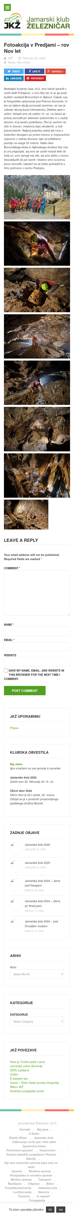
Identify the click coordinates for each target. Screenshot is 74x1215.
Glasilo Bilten (18, 1138)
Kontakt (25, 1129)
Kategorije (19, 1014)
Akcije (11, 62)
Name (9, 624)
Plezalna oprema (40, 1171)
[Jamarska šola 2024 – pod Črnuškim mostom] (16, 925)
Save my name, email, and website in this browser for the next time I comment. (34, 674)
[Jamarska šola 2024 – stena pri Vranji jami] (16, 905)
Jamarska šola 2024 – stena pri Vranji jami (42, 903)
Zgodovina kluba (34, 1146)
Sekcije (31, 1159)
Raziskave (15, 1184)
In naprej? (43, 1196)
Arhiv (13, 967)
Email (9, 640)
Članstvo (24, 1196)
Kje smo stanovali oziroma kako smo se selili (31, 1165)
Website (10, 655)
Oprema (16, 1171)
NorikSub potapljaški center (27, 1091)
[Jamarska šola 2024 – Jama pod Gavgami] (16, 884)
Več (61, 1209)
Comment (12, 568)
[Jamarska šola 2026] (16, 848)
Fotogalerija (37, 1200)
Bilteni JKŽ (16, 1087)
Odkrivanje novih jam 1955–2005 (34, 1142)
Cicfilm (14, 1074)
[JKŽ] (37, 21)
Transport (44, 1179)
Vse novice (23, 62)
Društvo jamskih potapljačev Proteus (31, 1154)
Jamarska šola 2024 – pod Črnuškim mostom (41, 923)
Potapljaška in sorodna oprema (31, 1175)
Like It (36, 71)
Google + (58, 71)
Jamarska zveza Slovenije (26, 1066)
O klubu (34, 1133)
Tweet (16, 71)
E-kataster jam (19, 1078)
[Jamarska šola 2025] (16, 866)
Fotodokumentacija (18, 1188)
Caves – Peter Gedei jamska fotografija (34, 1083)
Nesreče (43, 1192)
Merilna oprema (21, 1179)
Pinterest (37, 78)
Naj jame (43, 1129)
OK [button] (50, 1209)
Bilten (50, 1184)
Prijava (14, 728)
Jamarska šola (43, 1138)
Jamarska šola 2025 (37, 863)
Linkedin (16, 78)
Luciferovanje (22, 1192)
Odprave (34, 1184)
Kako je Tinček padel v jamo (27, 1062)
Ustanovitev (47, 1150)
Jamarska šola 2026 (37, 845)
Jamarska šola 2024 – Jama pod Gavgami (42, 883)
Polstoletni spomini (20, 1150)
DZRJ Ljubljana (19, 1070)
